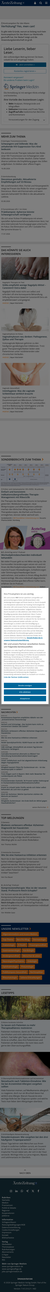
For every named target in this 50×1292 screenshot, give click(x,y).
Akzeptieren (25, 698)
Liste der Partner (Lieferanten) (16, 677)
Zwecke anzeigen (25, 685)
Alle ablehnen (25, 692)
